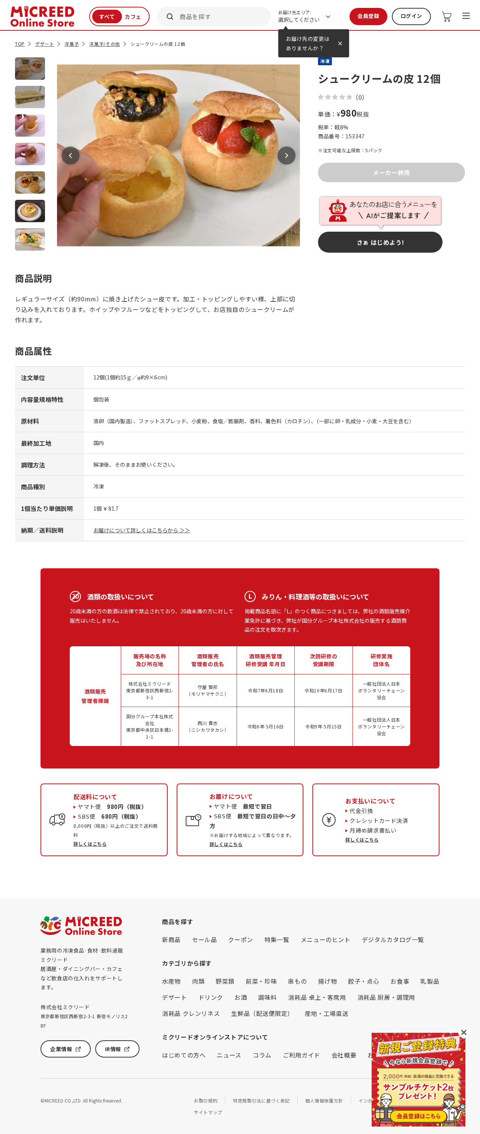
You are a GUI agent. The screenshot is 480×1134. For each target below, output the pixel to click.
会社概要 (344, 1054)
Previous (71, 156)
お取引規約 (206, 1100)
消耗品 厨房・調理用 (386, 997)
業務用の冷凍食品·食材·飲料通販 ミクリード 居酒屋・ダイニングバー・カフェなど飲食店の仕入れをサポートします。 (81, 969)
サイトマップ (208, 1112)
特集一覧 (277, 939)
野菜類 (225, 981)
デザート (44, 43)
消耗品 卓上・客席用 (317, 997)
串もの (297, 981)
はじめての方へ (184, 1054)
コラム (262, 1054)
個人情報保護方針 (324, 1100)
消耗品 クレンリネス (191, 1013)
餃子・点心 (363, 981)
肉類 (198, 981)
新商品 (171, 939)
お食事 (399, 981)
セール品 (204, 939)
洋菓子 (71, 43)
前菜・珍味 (261, 981)
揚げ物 (327, 981)
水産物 (171, 981)
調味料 (267, 997)
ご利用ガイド (301, 1054)
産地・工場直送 (326, 1013)
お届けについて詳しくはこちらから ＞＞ (141, 530)
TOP (20, 43)
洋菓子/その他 (104, 43)
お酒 (240, 997)
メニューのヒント (326, 939)
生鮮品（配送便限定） (262, 1013)
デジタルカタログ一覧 (393, 939)
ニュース (229, 1054)
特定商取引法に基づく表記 (261, 1100)
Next (287, 156)
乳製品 (429, 981)
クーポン (240, 939)
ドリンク (211, 997)
